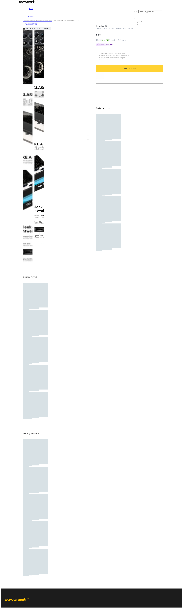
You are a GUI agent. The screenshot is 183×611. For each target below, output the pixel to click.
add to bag (130, 68)
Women (31, 16)
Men (31, 9)
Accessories (31, 24)
